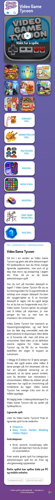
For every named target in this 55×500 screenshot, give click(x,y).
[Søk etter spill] (14, 13)
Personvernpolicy (27, 492)
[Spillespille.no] (7, 13)
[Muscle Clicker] (27, 72)
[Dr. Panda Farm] (44, 72)
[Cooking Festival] (27, 88)
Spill (8, 245)
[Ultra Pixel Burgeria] (27, 104)
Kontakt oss (39, 490)
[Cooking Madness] (11, 104)
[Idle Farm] (11, 72)
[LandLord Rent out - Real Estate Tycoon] (11, 88)
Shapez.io (18, 426)
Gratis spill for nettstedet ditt (21, 490)
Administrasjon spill (36, 245)
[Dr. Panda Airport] (44, 88)
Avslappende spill (19, 245)
